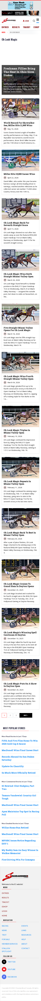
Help (23, 939)
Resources (26, 935)
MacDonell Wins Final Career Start (20, 750)
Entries (5, 27)
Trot (4, 935)
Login (27, 21)
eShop (36, 27)
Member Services (10, 944)
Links (23, 930)
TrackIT (26, 27)
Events (24, 926)
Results (16, 27)
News (3, 32)
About (24, 944)
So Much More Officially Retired (19, 772)
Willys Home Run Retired (15, 827)
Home (4, 916)
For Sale (6, 939)
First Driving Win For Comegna (18, 859)
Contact (25, 948)
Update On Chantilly (13, 766)
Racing (5, 926)
